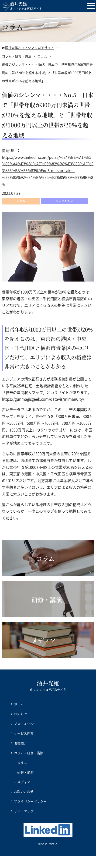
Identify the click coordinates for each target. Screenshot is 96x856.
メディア (23, 781)
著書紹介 (20, 743)
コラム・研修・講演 (28, 752)
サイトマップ (24, 811)
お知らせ (20, 713)
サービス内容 (24, 733)
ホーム (19, 703)
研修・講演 (25, 772)
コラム (22, 762)
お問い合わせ (24, 791)
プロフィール (24, 723)
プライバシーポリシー (30, 801)
